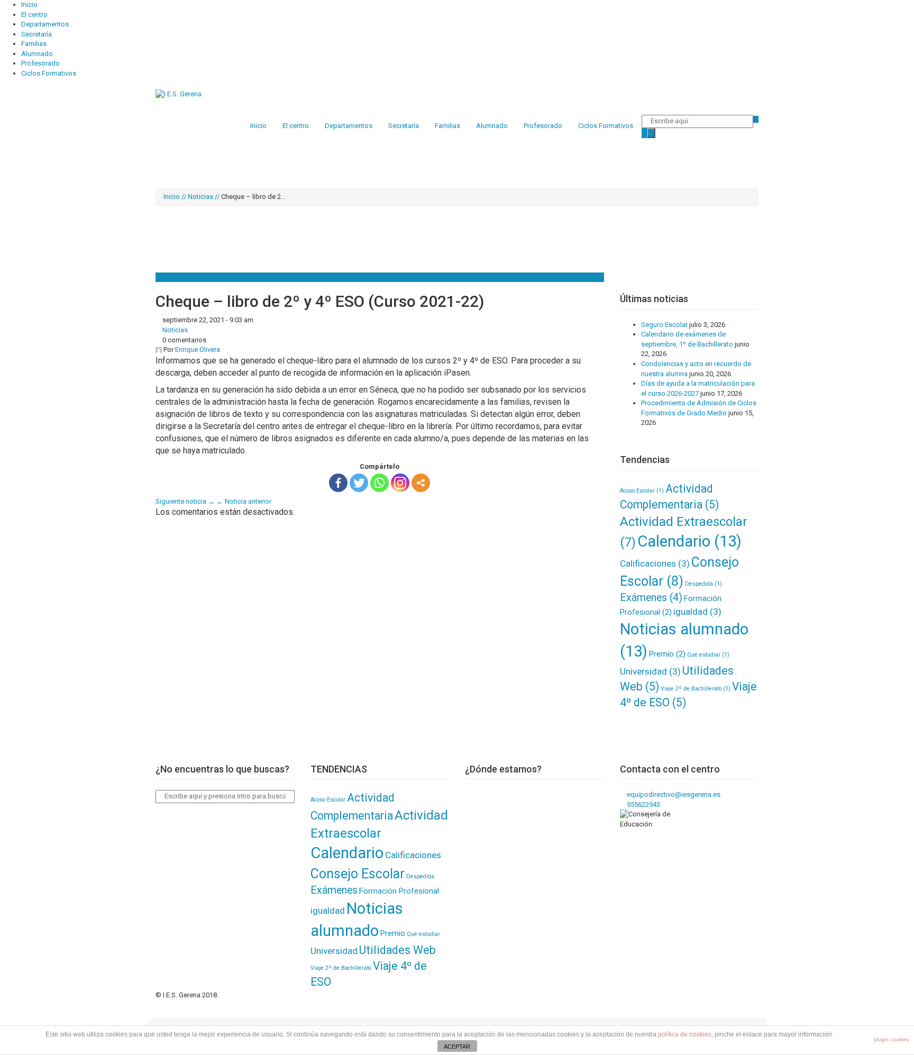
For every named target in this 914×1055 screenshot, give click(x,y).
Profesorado (40, 63)
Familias (34, 44)
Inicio (29, 4)
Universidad (650, 671)
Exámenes (651, 598)
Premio (667, 654)
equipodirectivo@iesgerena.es (672, 794)
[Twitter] (359, 483)
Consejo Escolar (357, 873)
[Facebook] (338, 483)
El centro (34, 15)
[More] (421, 483)
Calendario (689, 541)
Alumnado (37, 54)
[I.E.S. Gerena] (179, 94)
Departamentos (45, 24)
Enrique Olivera (197, 349)
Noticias (200, 197)
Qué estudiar (708, 654)
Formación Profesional (399, 891)
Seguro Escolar (664, 325)
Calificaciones (655, 563)
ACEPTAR (457, 1046)
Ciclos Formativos (48, 73)
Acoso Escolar (642, 490)
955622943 (642, 804)
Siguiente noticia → (185, 501)
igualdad (697, 611)
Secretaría (36, 34)
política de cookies (684, 1034)
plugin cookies (891, 1039)
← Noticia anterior (243, 501)
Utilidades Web (397, 950)
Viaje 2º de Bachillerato (695, 688)
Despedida (703, 583)
